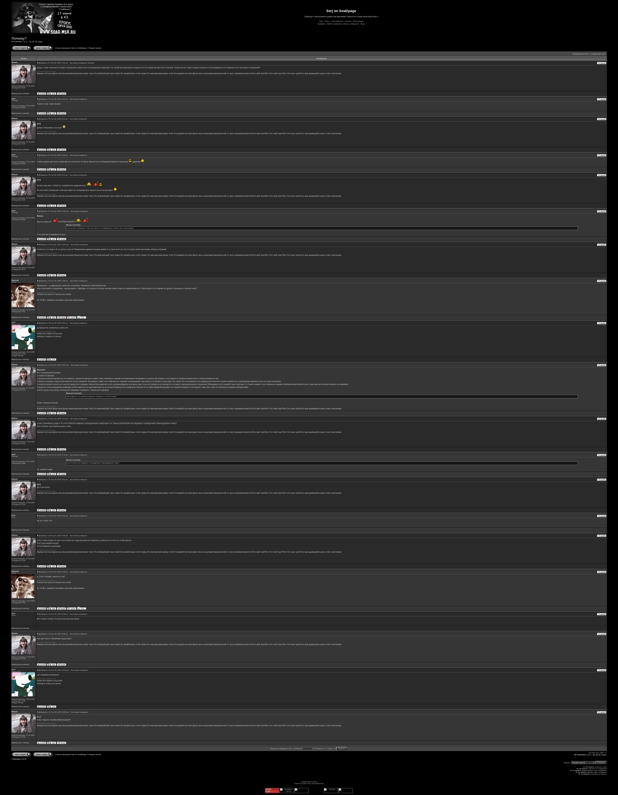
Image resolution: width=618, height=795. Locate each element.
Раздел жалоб (95, 48)
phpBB (304, 783)
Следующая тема (598, 54)
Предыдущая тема (580, 54)
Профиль (321, 24)
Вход (363, 24)
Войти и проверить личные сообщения (343, 24)
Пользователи (337, 21)
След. (40, 41)
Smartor (314, 782)
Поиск (327, 21)
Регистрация (358, 21)
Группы (348, 21)
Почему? (19, 38)
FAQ (321, 21)
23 (36, 41)
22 (33, 41)
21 (30, 41)
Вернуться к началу (20, 93)
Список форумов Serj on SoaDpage (70, 48)
